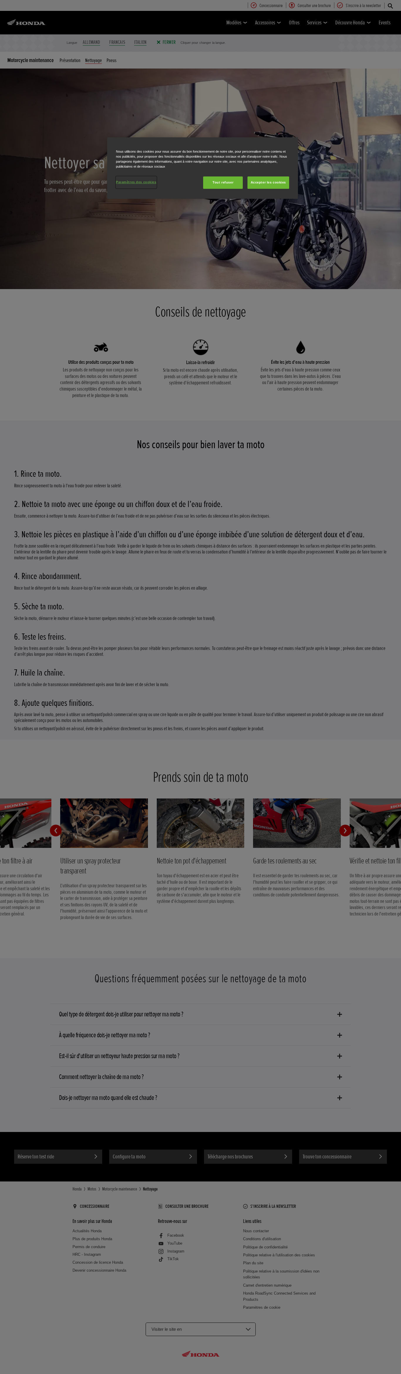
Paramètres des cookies (136, 182)
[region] (202, 168)
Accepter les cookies (268, 182)
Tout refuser (223, 182)
